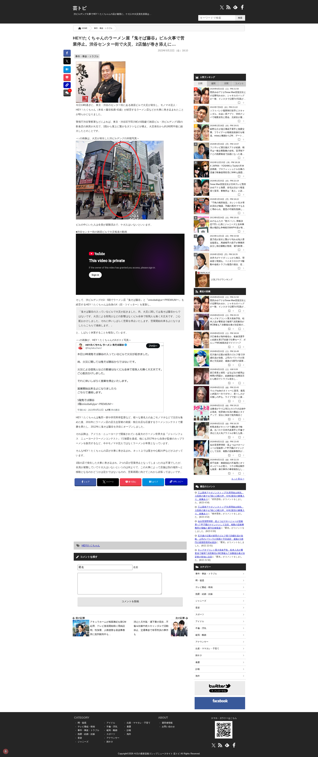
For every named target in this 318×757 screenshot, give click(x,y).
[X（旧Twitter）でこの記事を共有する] (67, 61)
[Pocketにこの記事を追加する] (67, 77)
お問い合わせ (168, 726)
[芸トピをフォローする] (221, 7)
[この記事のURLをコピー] (67, 85)
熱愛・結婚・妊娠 (204, 594)
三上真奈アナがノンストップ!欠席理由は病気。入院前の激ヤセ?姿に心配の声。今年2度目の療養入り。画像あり (219, 495)
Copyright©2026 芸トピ (159, 753)
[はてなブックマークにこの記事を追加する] (67, 69)
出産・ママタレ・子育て (207, 648)
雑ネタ (198, 655)
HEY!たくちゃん (91, 545)
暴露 (197, 662)
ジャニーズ (200, 601)
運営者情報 (167, 723)
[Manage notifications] (5, 751)
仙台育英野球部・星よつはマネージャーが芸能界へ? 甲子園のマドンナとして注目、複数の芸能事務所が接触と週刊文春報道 (219, 524)
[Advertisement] (101, 515)
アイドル (199, 621)
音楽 (197, 607)
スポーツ (199, 614)
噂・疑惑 (199, 580)
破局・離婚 (200, 635)
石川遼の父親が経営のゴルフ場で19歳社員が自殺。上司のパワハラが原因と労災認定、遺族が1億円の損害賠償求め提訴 (219, 539)
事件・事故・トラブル (103, 28)
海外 (197, 676)
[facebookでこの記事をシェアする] (67, 53)
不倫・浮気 (200, 628)
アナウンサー (201, 642)
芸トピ (80, 8)
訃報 (197, 669)
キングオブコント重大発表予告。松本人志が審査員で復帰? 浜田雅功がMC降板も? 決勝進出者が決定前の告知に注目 (220, 553)
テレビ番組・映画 (204, 587)
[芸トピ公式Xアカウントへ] (213, 745)
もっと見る (237, 479)
